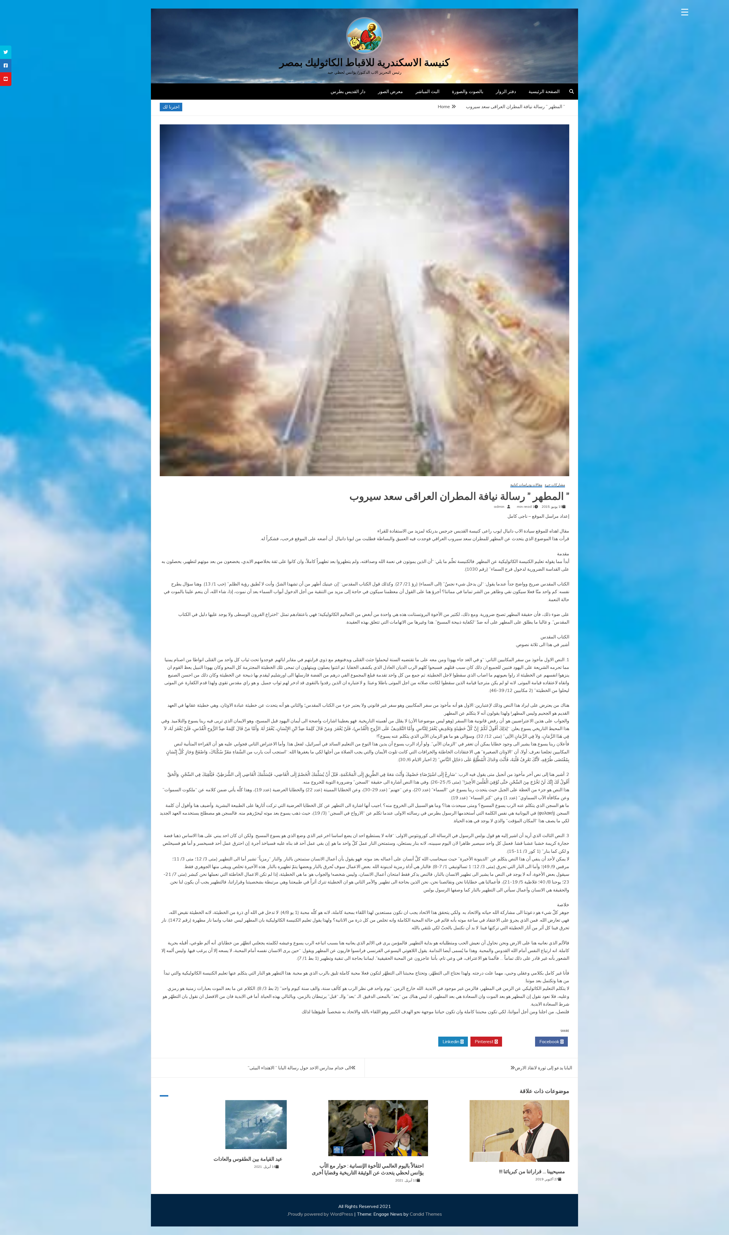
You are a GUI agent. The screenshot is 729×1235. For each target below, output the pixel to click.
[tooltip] (5, 52)
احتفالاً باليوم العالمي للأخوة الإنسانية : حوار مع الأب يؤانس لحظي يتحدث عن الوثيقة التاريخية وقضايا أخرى (368, 1169)
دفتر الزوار (506, 91)
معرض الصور (390, 91)
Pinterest (485, 1041)
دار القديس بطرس (348, 91)
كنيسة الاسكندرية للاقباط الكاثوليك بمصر (364, 62)
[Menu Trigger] (685, 12)
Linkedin (451, 1041)
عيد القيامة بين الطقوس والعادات (248, 1159)
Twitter (517, 1041)
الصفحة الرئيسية (544, 91)
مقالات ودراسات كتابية (526, 485)
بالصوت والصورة (467, 91)
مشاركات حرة (555, 485)
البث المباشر (427, 91)
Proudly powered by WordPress (321, 1214)
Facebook (549, 1041)
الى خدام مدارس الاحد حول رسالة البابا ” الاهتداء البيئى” (299, 1067)
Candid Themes (426, 1214)
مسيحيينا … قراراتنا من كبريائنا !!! (532, 1172)
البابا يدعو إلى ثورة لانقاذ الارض (543, 1067)
